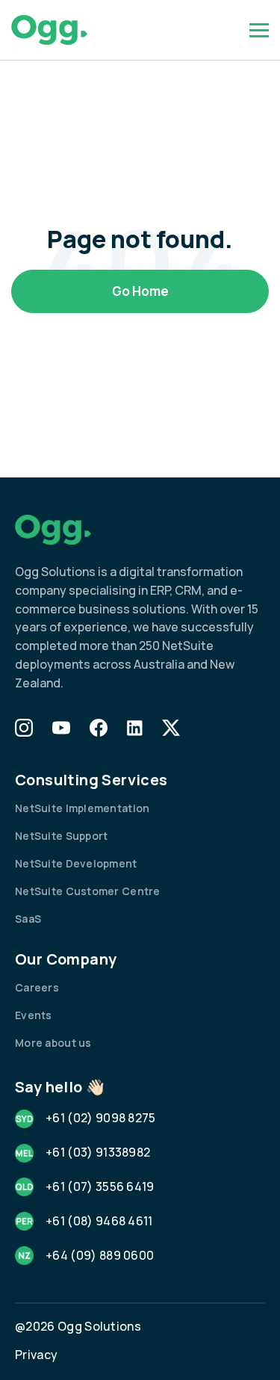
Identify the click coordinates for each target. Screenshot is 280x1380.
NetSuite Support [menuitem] (61, 836)
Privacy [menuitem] (36, 1354)
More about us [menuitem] (53, 1043)
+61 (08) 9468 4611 (99, 1221)
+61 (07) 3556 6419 (100, 1186)
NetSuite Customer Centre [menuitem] (88, 891)
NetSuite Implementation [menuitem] (82, 808)
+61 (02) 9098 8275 (101, 1118)
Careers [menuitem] (37, 987)
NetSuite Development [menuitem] (76, 863)
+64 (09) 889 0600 (100, 1255)
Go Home (140, 291)
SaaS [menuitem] (28, 919)
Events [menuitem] (33, 1015)
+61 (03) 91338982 (98, 1152)
